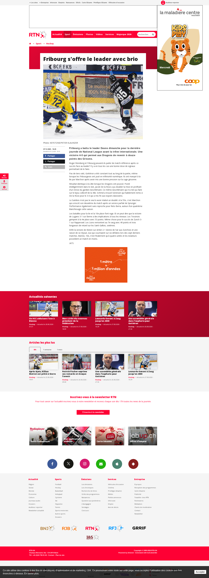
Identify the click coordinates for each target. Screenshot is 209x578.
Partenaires (138, 501)
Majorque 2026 (124, 34)
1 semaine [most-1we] (47, 350)
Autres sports (60, 514)
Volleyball (58, 494)
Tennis (57, 507)
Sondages (85, 507)
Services (109, 34)
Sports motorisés (61, 510)
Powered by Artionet (126, 553)
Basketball (59, 491)
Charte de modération (143, 507)
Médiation (138, 504)
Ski (56, 501)
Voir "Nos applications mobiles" (76, 436)
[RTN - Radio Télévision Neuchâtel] (93, 528)
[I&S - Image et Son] (93, 537)
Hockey (50, 43)
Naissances (70, 2)
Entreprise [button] (45, 2)
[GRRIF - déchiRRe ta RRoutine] (139, 528)
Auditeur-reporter (172, 2)
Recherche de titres (89, 491)
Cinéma (111, 488)
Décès (78, 2)
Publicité (137, 494)
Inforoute (53, 2)
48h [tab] (35, 350)
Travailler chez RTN (141, 497)
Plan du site (60, 555)
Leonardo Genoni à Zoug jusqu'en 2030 (108, 319)
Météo (110, 494)
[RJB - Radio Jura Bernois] (69, 528)
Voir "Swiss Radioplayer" (43, 436)
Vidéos (99, 34)
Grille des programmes (90, 494)
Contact (137, 510)
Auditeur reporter (36, 507)
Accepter (200, 572)
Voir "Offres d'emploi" (142, 436)
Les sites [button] (34, 2)
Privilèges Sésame (100, 2)
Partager (51, 156)
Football (58, 484)
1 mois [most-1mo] (59, 350)
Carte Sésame (87, 2)
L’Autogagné (86, 504)
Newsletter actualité (36, 510)
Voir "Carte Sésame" (109, 436)
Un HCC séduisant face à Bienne (42, 319)
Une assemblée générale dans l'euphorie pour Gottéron (141, 321)
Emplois (61, 2)
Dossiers (32, 504)
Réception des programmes (145, 488)
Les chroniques (87, 488)
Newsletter (138, 514)
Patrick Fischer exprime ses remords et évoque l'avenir (74, 374)
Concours (85, 510)
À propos (137, 484)
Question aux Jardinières (91, 501)
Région (31, 484)
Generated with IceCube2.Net (146, 553)
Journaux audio (34, 501)
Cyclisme (58, 497)
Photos (89, 34)
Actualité (57, 34)
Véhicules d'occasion (116, 2)
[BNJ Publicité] (46, 528)
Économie (32, 494)
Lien (50, 167)
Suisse (31, 488)
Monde (31, 491)
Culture (31, 497)
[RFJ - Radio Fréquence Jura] (116, 528)
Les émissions (87, 484)
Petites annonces (114, 497)
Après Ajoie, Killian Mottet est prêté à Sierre (42, 372)
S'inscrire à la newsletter (93, 412)
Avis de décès (113, 507)
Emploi (110, 504)
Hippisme (58, 504)
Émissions (78, 34)
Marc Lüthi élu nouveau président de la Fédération (74, 321)
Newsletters (101, 464)
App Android (133, 464)
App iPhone (117, 464)
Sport (67, 34)
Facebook (52, 464)
